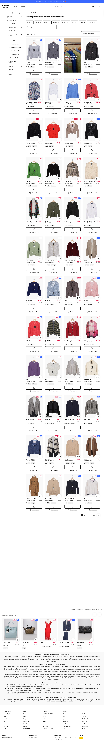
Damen (10, 12)
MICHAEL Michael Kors (48, 729)
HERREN (23, 6)
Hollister (45, 711)
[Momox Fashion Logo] (5, 6)
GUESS (25, 724)
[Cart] (100, 6)
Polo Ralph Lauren (51, 701)
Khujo (44, 716)
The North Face (86, 718)
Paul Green (65, 721)
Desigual (6, 726)
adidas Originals (7, 711)
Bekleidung (16, 12)
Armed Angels (7, 713)
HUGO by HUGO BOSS (48, 713)
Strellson (84, 713)
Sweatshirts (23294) (15, 51)
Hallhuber (25, 726)
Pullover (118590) (15, 44)
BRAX (5, 716)
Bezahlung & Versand (33, 737)
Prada (64, 729)
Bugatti (5, 718)
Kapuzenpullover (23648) (15, 39)
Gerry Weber (26, 718)
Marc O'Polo (46, 726)
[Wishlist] (97, 6)
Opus (64, 718)
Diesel (64, 701)
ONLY (64, 716)
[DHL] (81, 738)
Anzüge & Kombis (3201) (14, 78)
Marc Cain (45, 724)
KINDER (30, 6)
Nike (64, 713)
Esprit (24, 711)
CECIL (5, 721)
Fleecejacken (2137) (15, 54)
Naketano (65, 711)
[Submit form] (83, 6)
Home (5, 12)
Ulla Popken (85, 724)
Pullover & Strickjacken (26, 12)
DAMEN (15, 6)
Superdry (84, 716)
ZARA (83, 729)
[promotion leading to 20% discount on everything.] (72, 55)
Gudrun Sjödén (26, 721)
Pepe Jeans (65, 724)
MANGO (45, 721)
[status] (30, 34)
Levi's (44, 718)
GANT (24, 716)
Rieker (83, 711)
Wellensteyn (85, 726)
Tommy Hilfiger (59, 701)
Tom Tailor (71, 701)
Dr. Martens (6, 729)
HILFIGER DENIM (27, 729)
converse (6, 724)
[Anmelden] (93, 6)
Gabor (24, 713)
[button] (13, 17)
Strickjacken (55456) (16, 47)
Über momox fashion (7, 737)
